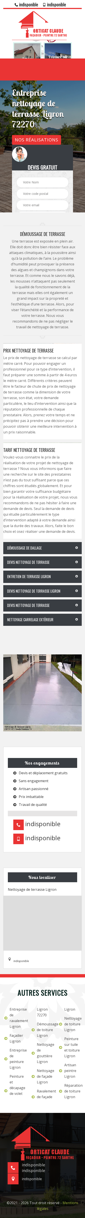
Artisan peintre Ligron (70, 1071)
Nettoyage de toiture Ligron (72, 1024)
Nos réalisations (36, 140)
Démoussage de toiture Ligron (45, 1030)
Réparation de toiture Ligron (72, 1091)
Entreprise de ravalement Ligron (18, 1018)
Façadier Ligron (16, 1038)
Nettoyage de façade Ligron (45, 1076)
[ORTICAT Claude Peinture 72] (42, 24)
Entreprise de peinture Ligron (18, 1059)
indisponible (28, 4)
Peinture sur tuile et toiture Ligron (72, 1047)
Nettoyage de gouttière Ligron (45, 1053)
